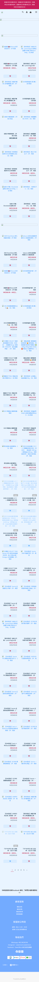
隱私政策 (19, 907)
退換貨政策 (19, 912)
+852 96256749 (23, 942)
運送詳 (19, 909)
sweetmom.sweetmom (23, 945)
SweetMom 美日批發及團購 (23, 947)
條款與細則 (19, 914)
